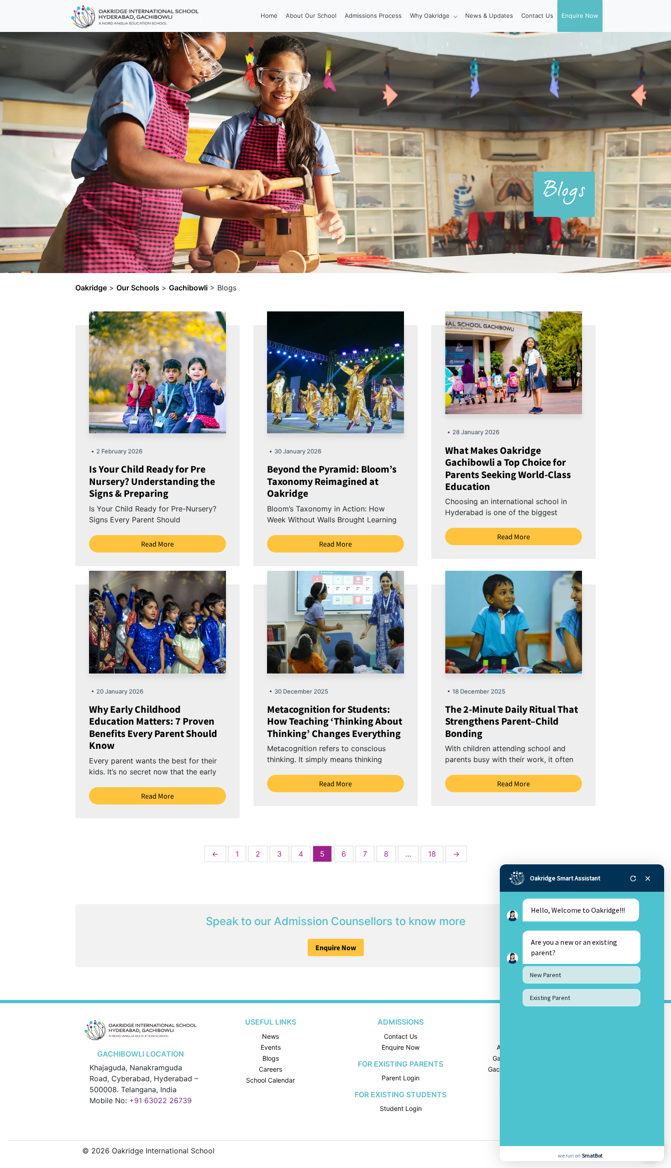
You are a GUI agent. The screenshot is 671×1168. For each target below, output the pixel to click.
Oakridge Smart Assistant (565, 878)
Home (269, 15)
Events (271, 1047)
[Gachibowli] (140, 1029)
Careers (270, 1069)
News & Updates (489, 15)
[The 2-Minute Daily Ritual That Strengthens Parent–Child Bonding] (536, 621)
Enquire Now (579, 15)
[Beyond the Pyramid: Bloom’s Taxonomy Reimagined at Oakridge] (358, 371)
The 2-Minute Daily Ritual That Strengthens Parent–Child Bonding (511, 721)
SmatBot (592, 1155)
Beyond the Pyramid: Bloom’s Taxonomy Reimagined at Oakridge (332, 481)
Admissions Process (373, 15)
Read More (157, 543)
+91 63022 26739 (160, 1100)
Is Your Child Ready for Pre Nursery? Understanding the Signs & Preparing (152, 481)
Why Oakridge (430, 15)
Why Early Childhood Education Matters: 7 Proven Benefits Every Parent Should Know (153, 727)
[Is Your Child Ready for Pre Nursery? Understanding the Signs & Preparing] (180, 371)
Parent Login (400, 1078)
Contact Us (537, 15)
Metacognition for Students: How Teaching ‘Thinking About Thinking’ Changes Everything (334, 721)
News (270, 1036)
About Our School (311, 15)
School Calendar (270, 1080)
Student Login (401, 1108)
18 (432, 853)
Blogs (270, 1058)
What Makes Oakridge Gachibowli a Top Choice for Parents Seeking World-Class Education (508, 468)
